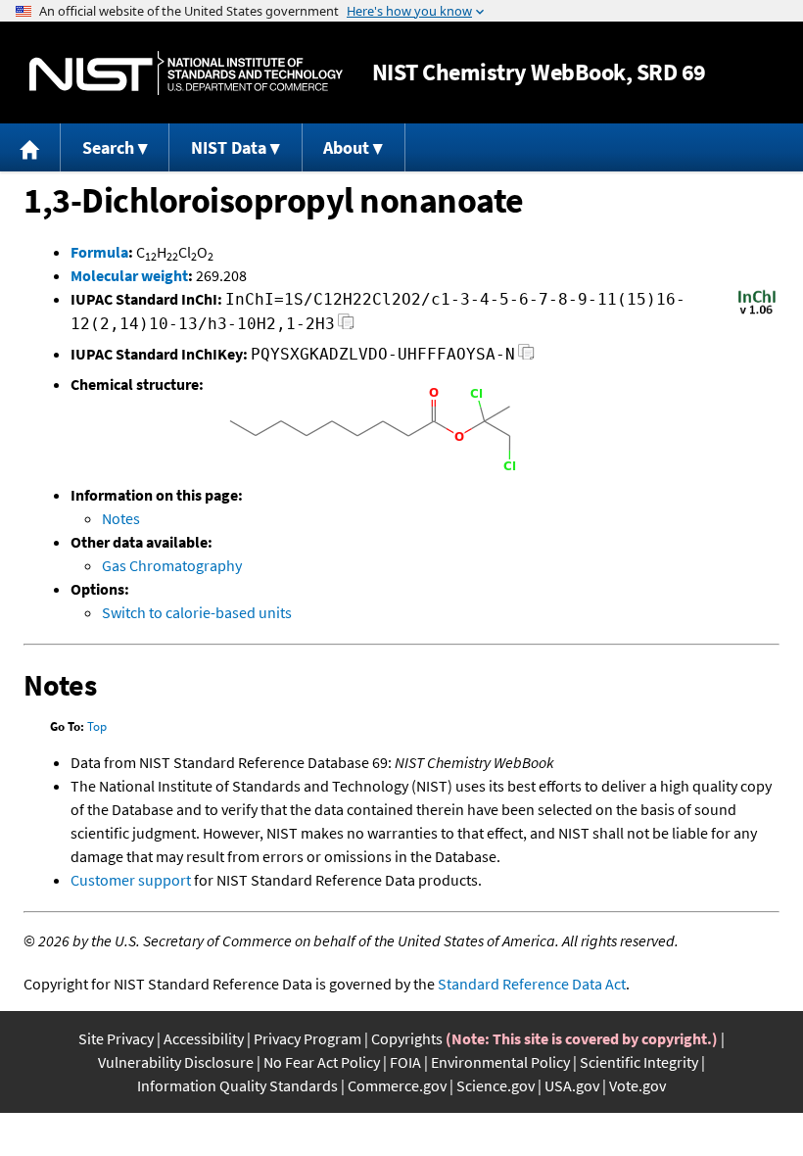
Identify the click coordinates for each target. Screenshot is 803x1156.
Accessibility (204, 1038)
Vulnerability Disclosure (176, 1062)
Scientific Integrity (639, 1062)
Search (108, 147)
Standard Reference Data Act (532, 983)
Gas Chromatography (172, 565)
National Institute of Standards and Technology (186, 73)
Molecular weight (129, 275)
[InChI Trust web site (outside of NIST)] (756, 312)
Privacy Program (307, 1038)
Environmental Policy (500, 1062)
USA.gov (571, 1085)
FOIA (405, 1062)
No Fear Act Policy (321, 1062)
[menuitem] (30, 147)
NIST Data (228, 147)
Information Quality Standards (237, 1085)
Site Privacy (116, 1038)
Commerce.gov (397, 1085)
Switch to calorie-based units (197, 612)
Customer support (131, 880)
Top (97, 726)
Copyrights (407, 1038)
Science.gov (495, 1085)
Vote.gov (637, 1085)
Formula (99, 252)
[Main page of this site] (30, 147)
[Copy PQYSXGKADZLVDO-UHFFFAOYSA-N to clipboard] (526, 357)
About (346, 147)
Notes (121, 518)
